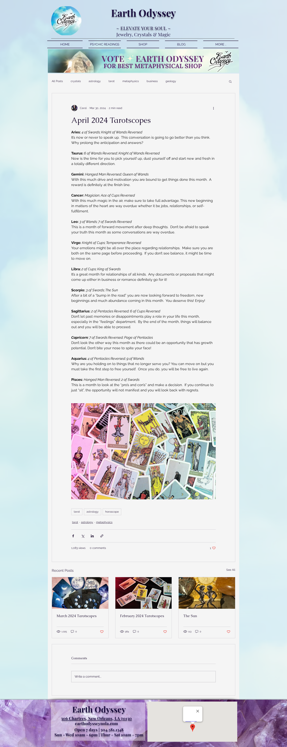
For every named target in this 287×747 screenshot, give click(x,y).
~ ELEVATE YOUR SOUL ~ (143, 28)
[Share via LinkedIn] (92, 536)
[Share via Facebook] (73, 536)
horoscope (112, 511)
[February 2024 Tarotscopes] (143, 593)
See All (230, 569)
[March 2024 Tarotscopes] (80, 593)
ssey (166, 12)
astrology (95, 81)
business (152, 81)
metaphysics (130, 81)
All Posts (57, 81)
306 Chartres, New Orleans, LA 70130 (96, 718)
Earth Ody (134, 12)
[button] (230, 81)
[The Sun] (207, 593)
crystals (76, 81)
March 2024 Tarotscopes (76, 616)
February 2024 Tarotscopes (142, 616)
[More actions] (213, 108)
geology (171, 81)
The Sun (190, 616)
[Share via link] (102, 536)
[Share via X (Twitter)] (83, 536)
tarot (112, 81)
